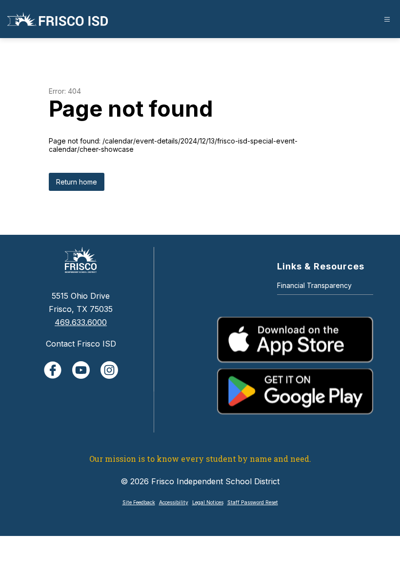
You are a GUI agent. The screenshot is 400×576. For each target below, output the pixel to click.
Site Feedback (138, 502)
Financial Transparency (314, 285)
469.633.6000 (81, 322)
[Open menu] (387, 19)
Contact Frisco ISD (81, 344)
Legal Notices (207, 502)
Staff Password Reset (252, 502)
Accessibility (173, 502)
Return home (76, 182)
